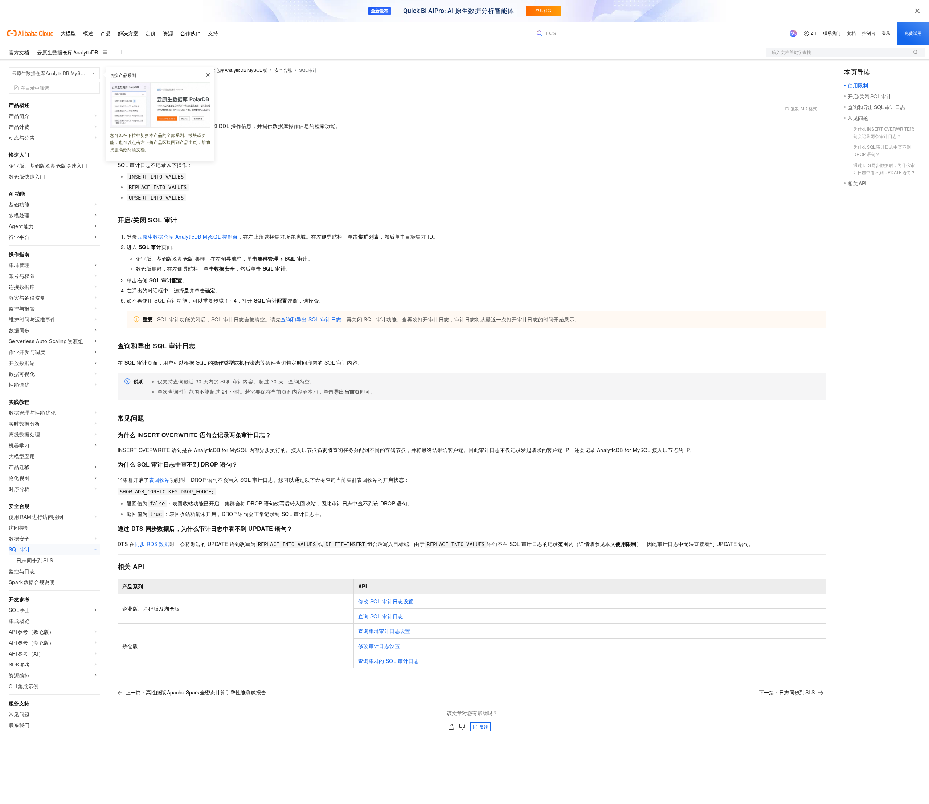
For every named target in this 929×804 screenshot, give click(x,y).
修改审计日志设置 (379, 645)
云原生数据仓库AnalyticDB (67, 52)
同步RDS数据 (152, 543)
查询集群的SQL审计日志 (388, 660)
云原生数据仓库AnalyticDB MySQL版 (230, 70)
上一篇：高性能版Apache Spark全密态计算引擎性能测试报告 (196, 692)
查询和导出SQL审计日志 (311, 319)
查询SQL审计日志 (380, 616)
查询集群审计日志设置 (384, 631)
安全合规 (283, 70)
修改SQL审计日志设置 (386, 601)
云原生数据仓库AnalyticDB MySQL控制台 (187, 236)
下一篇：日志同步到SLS (787, 692)
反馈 (483, 726)
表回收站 (159, 479)
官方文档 (19, 52)
